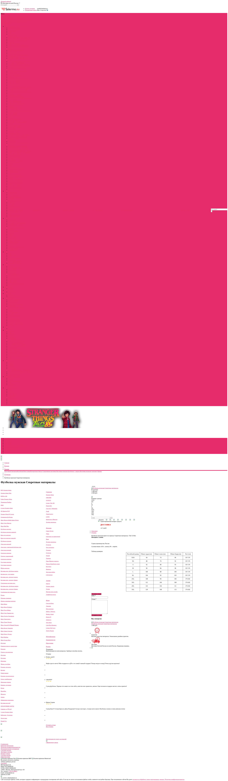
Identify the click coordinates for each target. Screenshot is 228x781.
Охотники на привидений (53, 536)
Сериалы (26, 17)
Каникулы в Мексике (14, 212)
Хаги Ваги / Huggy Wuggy (16, 284)
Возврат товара (5, 753)
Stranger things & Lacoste (7, 514)
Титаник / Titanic (13, 231)
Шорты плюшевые (13, 359)
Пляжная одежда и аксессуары (9, 646)
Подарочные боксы (14, 319)
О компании (4, 744)
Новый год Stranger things (16, 96)
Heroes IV (48, 617)
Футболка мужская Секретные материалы (104, 624)
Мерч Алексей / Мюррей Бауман (18, 149)
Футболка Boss (12, 399)
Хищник (10, 234)
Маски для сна (12, 114)
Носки (10, 117)
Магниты (11, 314)
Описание (94, 531)
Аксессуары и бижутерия (20, 21)
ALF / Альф (11, 204)
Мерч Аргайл (12, 141)
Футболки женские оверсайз (8, 532)
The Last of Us (12, 285)
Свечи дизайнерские (14, 127)
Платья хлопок (12, 348)
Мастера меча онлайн (14, 261)
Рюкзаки (10, 164)
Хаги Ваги (49, 622)
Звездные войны (13, 242)
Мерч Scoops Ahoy (13, 156)
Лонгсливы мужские (14, 82)
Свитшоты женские (14, 53)
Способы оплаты (6, 750)
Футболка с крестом (14, 404)
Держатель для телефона (15, 104)
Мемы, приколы (13, 394)
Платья (2, 595)
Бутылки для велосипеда (15, 168)
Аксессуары (4, 718)
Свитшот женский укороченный (18, 55)
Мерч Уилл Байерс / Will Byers (17, 136)
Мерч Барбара (4, 637)
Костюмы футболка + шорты (16, 344)
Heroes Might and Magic (15, 277)
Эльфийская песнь (13, 258)
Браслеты (11, 378)
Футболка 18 (12, 400)
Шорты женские (13, 77)
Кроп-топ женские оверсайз (8, 538)
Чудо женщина (12, 239)
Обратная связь (5, 757)
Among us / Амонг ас (14, 274)
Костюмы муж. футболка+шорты (9, 586)
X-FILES (48, 500)
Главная (6, 463)
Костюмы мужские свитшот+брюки (19, 88)
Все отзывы (49, 726)
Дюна (47, 533)
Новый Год (4, 721)
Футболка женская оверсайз (16, 50)
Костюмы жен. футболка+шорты (9, 571)
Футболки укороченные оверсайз (18, 356)
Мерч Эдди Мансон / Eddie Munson (18, 39)
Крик (47, 539)
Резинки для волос (13, 162)
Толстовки (11, 336)
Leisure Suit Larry (13, 276)
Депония (48, 606)
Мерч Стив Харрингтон (7, 613)
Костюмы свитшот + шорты (16, 341)
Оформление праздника (15, 181)
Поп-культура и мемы (11, 388)
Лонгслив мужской (6, 550)
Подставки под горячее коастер (17, 122)
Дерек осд (11, 42)
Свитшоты (11, 335)
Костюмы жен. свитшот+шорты (9, 577)
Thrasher (10, 391)
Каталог (6, 466)
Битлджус (11, 229)
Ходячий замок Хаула (14, 263)
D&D (29, 20)
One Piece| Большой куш (15, 210)
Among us (48, 620)
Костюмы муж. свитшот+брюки (9, 589)
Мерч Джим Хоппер (6, 622)
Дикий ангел (12, 205)
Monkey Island (12, 269)
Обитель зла (11, 245)
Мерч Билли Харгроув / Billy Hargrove (19, 151)
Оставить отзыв (96, 594)
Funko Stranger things (14, 157)
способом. (4, 763)
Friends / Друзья (12, 192)
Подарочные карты (31, 10)
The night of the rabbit (14, 268)
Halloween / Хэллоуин (14, 189)
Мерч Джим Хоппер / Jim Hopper (18, 148)
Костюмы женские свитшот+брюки (19, 66)
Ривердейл (49, 506)
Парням (9, 21)
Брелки (10, 380)
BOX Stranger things (14, 28)
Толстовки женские (14, 56)
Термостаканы (12, 167)
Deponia (10, 266)
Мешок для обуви (5, 664)
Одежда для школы (14, 316)
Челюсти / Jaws (12, 250)
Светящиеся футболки (15, 125)
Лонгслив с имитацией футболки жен (19, 98)
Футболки (11, 332)
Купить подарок (30, 8)
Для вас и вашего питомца (16, 308)
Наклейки (3, 691)
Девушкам (4, 21)
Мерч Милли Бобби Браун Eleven (10, 520)
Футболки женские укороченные (18, 45)
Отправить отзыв (96, 615)
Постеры (10, 124)
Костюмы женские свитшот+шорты (19, 64)
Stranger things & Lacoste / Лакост (18, 79)
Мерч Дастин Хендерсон (7, 616)
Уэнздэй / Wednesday (14, 200)
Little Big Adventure (14, 279)
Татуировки (11, 128)
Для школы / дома (22, 20)
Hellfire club (11, 31)
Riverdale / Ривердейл (14, 197)
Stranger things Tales (6, 493)
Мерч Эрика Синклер (6, 631)
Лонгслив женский (6, 544)
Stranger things (50, 495)
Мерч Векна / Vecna (14, 133)
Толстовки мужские (14, 85)
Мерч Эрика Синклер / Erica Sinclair (19, 152)
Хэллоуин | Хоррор (14, 296)
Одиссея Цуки (12, 271)
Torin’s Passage (12, 280)
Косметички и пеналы (14, 108)
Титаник (48, 550)
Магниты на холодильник (16, 176)
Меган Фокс (11, 292)
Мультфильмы (19, 18)
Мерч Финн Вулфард (6, 607)
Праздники (13, 20)
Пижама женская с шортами (16, 346)
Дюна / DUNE (12, 220)
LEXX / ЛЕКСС (13, 202)
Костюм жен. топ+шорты (7, 574)
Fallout (10, 208)
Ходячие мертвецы (14, 207)
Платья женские (13, 72)
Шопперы (11, 159)
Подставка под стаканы (15, 322)
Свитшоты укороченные (15, 352)
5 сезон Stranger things (14, 186)
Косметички (11, 309)
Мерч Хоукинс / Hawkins (15, 160)
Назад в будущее (13, 244)
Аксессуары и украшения (16, 103)
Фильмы (3, 18)
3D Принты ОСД (13, 100)
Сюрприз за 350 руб (14, 184)
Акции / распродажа (14, 188)
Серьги (10, 383)
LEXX (47, 517)
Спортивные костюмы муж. (8, 592)
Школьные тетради (6, 682)
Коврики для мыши (14, 172)
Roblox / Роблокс (13, 282)
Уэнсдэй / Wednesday (51, 508)
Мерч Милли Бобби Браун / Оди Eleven (20, 37)
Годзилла (48, 544)
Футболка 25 (12, 402)
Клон (9, 213)
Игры (12, 18)
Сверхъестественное (14, 215)
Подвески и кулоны (14, 381)
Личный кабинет (6, 1)
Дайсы (10, 328)
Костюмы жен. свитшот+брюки (9, 580)
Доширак (11, 392)
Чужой (10, 236)
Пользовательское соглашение (10, 749)
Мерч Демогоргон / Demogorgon (18, 146)
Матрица (10, 232)
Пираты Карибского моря (16, 228)
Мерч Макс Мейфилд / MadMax (17, 40)
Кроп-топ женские (6, 535)
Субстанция (49, 575)
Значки (10, 178)
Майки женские (13, 112)
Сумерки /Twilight (13, 248)
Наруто (10, 253)
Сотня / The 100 (13, 196)
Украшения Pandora (14, 130)
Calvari (10, 93)
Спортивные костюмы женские (17, 71)
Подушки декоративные (15, 180)
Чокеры (10, 386)
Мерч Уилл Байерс (6, 610)
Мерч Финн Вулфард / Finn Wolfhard (19, 135)
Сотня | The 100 (50, 503)
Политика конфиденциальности (10, 747)
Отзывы (93, 532)
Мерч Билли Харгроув (7, 628)
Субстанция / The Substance (16, 247)
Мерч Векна (4, 604)
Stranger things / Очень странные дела (12, 17)
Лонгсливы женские (14, 52)
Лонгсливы (11, 333)
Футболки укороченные (15, 354)
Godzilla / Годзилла (13, 240)
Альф (47, 511)
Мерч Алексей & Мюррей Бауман (10, 625)
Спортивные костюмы (15, 340)
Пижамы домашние (14, 74)
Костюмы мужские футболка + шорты (19, 87)
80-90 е (10, 389)
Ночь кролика (49, 609)
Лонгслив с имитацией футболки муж (19, 111)
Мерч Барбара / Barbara (15, 154)
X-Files (10, 194)
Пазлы (10, 173)
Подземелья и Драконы (15, 95)
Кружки (10, 165)
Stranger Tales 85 (13, 36)
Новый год (11, 295)
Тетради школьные (13, 300)
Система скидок (6, 755)
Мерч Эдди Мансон (6, 523)
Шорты (10, 357)
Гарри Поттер (12, 237)
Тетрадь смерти (12, 255)
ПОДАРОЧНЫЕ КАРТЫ (15, 183)
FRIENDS (48, 497)
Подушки (3, 658)
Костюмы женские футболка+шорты (19, 61)
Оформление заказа (52, 742)
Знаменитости (5, 20)
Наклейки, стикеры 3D (15, 175)
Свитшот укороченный (7, 556)
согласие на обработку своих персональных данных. (149, 779)
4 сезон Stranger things (14, 101)
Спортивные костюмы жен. (8, 583)
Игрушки (11, 106)
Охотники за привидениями (16, 223)
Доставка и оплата (6, 752)
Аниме (8, 18)
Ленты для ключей (13, 109)
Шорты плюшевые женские (16, 76)
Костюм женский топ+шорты (17, 63)
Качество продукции (7, 745)
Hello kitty (11, 288)
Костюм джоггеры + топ (15, 343)
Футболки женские (14, 44)
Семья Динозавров (13, 216)
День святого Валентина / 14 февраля (19, 92)
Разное (48, 646)
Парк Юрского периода (15, 224)
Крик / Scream (12, 221)
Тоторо (10, 256)
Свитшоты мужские (14, 84)
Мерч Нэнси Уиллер (14, 116)
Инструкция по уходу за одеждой (56, 739)
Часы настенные (13, 132)
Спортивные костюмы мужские (17, 90)
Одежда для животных (15, 119)
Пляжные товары (13, 120)
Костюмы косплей (13, 29)
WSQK (10, 33)
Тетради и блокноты (14, 170)
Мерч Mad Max (5, 526)
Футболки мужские (14, 80)
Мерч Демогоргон (5, 619)
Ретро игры (11, 397)
